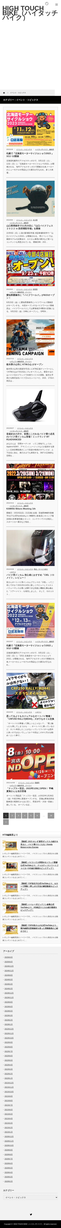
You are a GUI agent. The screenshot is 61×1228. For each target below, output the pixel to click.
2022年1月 (9, 1078)
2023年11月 (9, 997)
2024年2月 (9, 989)
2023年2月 (9, 1020)
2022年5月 (9, 1060)
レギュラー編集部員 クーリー (21, 292)
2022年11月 (9, 1033)
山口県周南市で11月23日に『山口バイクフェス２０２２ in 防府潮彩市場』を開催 (29, 227)
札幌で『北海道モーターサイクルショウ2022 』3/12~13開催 (30, 647)
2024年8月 (9, 975)
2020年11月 (9, 1141)
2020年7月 (9, 1159)
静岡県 (35, 289)
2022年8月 (9, 1047)
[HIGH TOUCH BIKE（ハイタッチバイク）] (30, 13)
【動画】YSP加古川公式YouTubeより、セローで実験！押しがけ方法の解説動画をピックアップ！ (39, 886)
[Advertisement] (30, 57)
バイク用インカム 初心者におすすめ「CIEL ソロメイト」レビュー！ (30, 576)
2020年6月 (9, 1163)
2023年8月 (9, 1002)
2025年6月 (9, 962)
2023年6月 (9, 1006)
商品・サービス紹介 (41, 569)
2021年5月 (9, 1114)
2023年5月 (9, 1011)
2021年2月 (9, 1128)
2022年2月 (9, 1074)
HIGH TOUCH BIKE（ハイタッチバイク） (28, 1224)
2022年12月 (9, 1029)
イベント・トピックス (24, 149)
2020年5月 (9, 1168)
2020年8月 (9, 1154)
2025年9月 (9, 957)
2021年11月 (9, 1087)
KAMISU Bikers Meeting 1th (21, 508)
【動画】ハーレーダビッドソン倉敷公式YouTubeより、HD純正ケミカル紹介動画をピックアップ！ (38, 907)
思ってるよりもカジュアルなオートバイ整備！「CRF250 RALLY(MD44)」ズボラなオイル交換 (30, 717)
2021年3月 (9, 1123)
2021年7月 (9, 1105)
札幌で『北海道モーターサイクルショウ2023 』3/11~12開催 (30, 154)
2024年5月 (9, 979)
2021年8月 (9, 1100)
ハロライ (13, 572)
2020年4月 (9, 1172)
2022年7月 (9, 1051)
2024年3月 (9, 984)
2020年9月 (9, 1150)
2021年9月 (9, 1096)
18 (51, 815)
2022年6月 (9, 1056)
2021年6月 (9, 1110)
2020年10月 (9, 1145)
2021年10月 (9, 1092)
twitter (46, 3)
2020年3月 (9, 1177)
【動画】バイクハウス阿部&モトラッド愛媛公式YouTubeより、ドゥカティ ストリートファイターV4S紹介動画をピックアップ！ (39, 865)
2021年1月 (9, 1132)
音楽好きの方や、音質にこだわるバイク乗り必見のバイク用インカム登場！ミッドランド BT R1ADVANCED (30, 437)
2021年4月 (9, 1118)
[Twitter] (30, 1214)
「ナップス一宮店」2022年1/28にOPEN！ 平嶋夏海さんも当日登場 (29, 789)
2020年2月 (9, 1181)
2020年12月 (9, 1136)
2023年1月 (9, 1024)
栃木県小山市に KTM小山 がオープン (24, 364)
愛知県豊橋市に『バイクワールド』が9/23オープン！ (30, 296)
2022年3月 (9, 1069)
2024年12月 (9, 966)
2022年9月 (9, 1042)
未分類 (35, 220)
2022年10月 (9, 1038)
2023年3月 (9, 1015)
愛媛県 (37, 783)
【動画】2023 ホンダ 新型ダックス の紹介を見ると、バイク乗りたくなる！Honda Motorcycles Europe (39, 844)
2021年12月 (9, 1083)
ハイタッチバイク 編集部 (44, 149)
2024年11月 (9, 971)
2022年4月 (9, 1065)
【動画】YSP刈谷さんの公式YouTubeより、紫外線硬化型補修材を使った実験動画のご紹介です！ (39, 928)
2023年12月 (9, 993)
